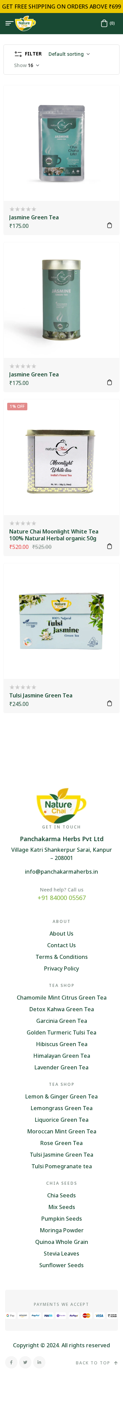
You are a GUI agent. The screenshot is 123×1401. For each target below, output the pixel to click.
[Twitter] (25, 1362)
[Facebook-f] (11, 1362)
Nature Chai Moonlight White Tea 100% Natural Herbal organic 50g (53, 535)
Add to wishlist (104, 99)
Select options (109, 225)
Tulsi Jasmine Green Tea (40, 695)
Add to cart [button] (109, 546)
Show (20, 65)
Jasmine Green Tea (34, 217)
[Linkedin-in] (39, 1362)
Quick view (104, 116)
